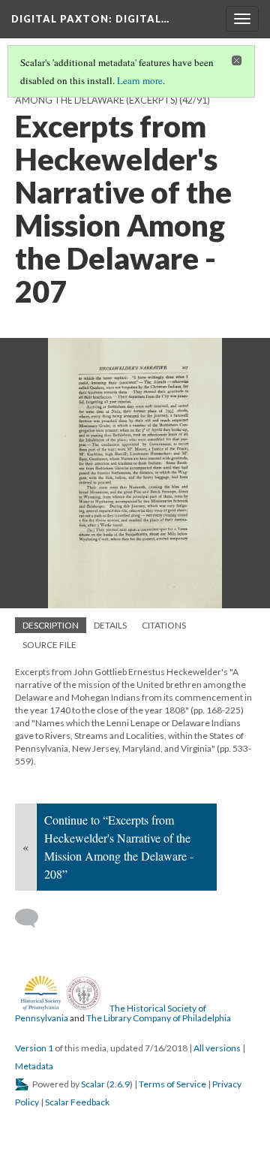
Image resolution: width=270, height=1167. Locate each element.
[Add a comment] (33, 918)
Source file (49, 644)
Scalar (93, 1084)
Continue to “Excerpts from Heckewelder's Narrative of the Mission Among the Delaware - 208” (119, 847)
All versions (217, 1048)
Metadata (34, 1066)
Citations (164, 625)
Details (110, 625)
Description (50, 625)
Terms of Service (172, 1084)
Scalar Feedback (77, 1102)
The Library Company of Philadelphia (158, 1018)
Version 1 (34, 1048)
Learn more (140, 80)
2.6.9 (120, 1084)
